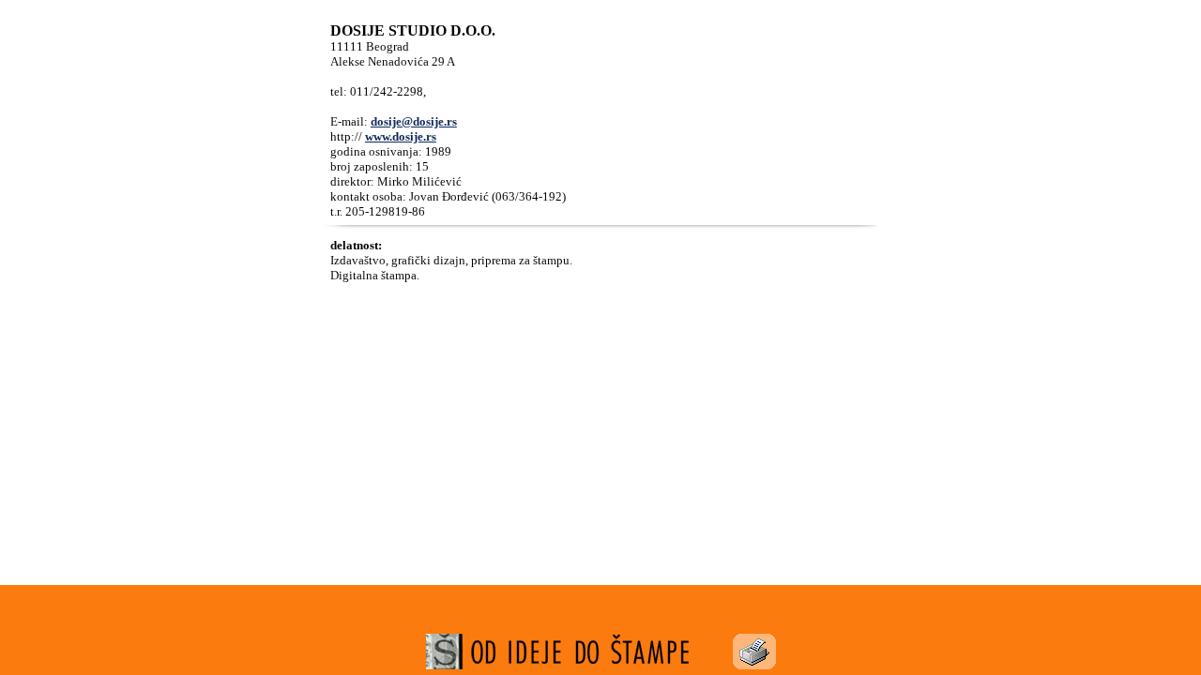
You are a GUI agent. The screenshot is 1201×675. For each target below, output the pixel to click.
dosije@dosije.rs (414, 121)
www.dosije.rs (400, 136)
